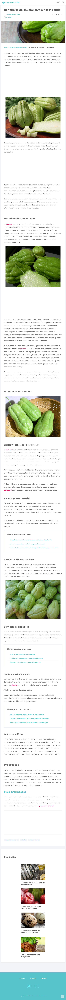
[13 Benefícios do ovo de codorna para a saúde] (33, 920)
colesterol (8, 490)
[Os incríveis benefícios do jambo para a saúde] (33, 896)
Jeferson (9, 17)
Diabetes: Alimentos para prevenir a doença (25, 662)
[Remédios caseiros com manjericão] (33, 945)
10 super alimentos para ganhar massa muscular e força (29, 718)
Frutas (25, 47)
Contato (22, 978)
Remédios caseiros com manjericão (30, 956)
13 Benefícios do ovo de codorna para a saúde (30, 932)
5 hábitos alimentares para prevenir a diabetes (26, 658)
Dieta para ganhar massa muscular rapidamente (26, 714)
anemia (23, 349)
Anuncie (33, 978)
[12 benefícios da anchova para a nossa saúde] (33, 872)
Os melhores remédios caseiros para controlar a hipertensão (30, 540)
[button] (63, 2)
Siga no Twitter (29, 986)
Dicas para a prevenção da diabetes (22, 654)
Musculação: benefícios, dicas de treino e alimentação (28, 722)
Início (5, 47)
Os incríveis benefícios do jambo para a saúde (31, 907)
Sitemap (44, 978)
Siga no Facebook (37, 986)
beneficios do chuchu (11, 840)
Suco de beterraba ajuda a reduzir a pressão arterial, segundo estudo (33, 548)
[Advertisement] (33, 82)
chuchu (9, 224)
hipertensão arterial (46, 806)
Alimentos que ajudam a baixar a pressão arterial (26, 544)
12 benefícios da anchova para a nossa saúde (33, 883)
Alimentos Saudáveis (13, 14)
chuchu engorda (34, 840)
